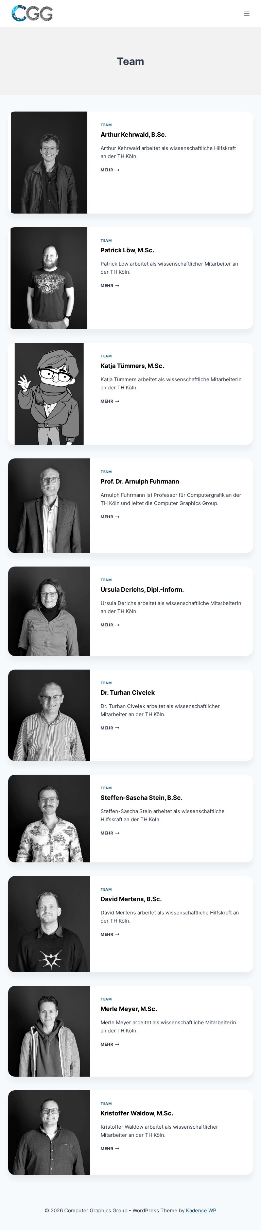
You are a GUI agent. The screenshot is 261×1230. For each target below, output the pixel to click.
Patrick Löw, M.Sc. (127, 250)
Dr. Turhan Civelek (128, 692)
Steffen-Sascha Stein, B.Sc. (141, 797)
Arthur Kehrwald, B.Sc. (134, 134)
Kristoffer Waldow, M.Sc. (137, 1113)
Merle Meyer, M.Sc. (129, 1008)
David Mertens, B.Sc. (131, 899)
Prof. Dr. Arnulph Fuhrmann (140, 481)
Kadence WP (201, 1210)
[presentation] (49, 163)
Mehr (110, 169)
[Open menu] (246, 13)
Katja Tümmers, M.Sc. (132, 365)
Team (106, 125)
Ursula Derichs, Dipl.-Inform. (142, 589)
